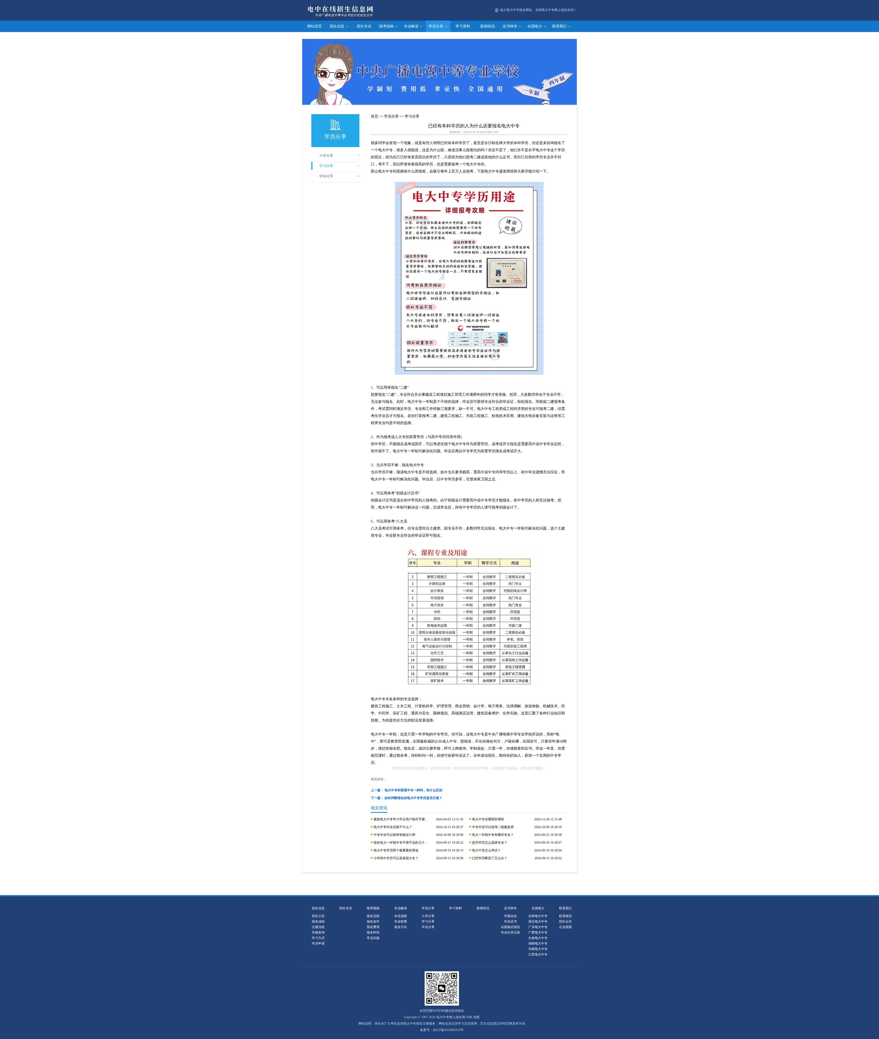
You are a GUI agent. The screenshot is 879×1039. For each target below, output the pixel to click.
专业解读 (411, 26)
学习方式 (318, 938)
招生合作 (565, 921)
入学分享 (326, 155)
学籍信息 (510, 916)
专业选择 (400, 916)
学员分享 (436, 26)
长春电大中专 (538, 938)
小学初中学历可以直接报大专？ (396, 858)
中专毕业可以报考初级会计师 (394, 835)
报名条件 (373, 921)
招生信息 (337, 26)
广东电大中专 (538, 927)
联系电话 (565, 916)
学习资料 (463, 26)
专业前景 (400, 921)
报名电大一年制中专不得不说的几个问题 (401, 842)
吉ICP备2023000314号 (448, 1030)
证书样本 (510, 26)
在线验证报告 (510, 927)
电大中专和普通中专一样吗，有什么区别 (413, 790)
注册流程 (318, 927)
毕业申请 (318, 943)
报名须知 (318, 921)
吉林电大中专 (538, 916)
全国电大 (535, 26)
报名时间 (373, 932)
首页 (374, 116)
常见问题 (373, 938)
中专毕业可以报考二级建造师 (493, 827)
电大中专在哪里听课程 (488, 819)
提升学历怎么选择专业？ (489, 842)
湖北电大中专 (538, 921)
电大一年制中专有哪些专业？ (493, 835)
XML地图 (473, 1017)
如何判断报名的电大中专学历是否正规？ (413, 798)
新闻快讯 (487, 26)
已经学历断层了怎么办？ (489, 858)
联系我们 (560, 26)
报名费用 (373, 927)
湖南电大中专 (538, 943)
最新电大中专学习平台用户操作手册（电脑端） (401, 819)
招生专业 (364, 26)
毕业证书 (510, 921)
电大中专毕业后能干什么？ (393, 827)
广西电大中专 (538, 932)
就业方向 (400, 927)
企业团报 (565, 927)
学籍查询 (318, 932)
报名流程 (373, 916)
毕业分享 (326, 176)
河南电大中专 (538, 949)
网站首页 (314, 26)
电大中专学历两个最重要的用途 (396, 850)
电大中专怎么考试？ (486, 850)
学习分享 (326, 166)
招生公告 (318, 916)
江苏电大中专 (538, 954)
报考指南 (387, 26)
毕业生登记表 (510, 932)
